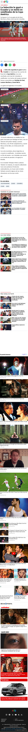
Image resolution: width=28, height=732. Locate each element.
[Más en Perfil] (8, 604)
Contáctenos (3, 720)
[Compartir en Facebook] (2, 65)
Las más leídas (6, 235)
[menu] (2, 1)
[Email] (14, 65)
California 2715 (8, 728)
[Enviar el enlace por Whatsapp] (10, 65)
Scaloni (2, 186)
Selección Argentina (5, 183)
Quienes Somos (4, 719)
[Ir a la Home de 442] (5, 2)
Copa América (19, 183)
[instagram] (6, 715)
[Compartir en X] (6, 65)
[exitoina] (14, 608)
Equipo (16, 719)
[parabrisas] (14, 680)
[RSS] (18, 715)
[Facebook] (9, 715)
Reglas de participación (19, 720)
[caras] (14, 656)
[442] (14, 711)
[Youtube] (16, 715)
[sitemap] (21, 715)
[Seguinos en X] (12, 715)
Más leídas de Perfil (7, 294)
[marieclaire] (14, 632)
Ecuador (13, 183)
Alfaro (7, 186)
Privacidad (3, 721)
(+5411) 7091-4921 (4, 730)
